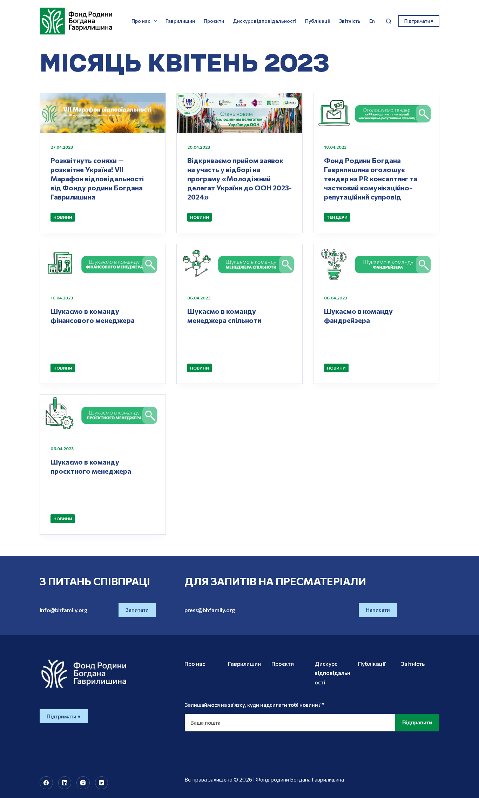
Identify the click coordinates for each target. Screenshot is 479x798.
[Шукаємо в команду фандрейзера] (376, 264)
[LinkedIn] (65, 783)
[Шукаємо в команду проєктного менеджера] (103, 415)
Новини (62, 217)
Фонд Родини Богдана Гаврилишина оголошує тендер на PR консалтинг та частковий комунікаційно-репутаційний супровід (370, 178)
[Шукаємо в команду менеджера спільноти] (239, 264)
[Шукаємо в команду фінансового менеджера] (103, 264)
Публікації (317, 21)
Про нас (140, 21)
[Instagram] (83, 783)
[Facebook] (46, 783)
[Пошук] (388, 21)
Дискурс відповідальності (264, 21)
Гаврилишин (180, 21)
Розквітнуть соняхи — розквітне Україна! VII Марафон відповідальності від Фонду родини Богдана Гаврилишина (97, 178)
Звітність (349, 21)
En (372, 21)
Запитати (137, 610)
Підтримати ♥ (418, 21)
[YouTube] (101, 783)
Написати (378, 610)
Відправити (417, 722)
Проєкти (214, 21)
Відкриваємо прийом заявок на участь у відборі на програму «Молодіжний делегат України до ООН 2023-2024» (239, 178)
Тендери (337, 217)
